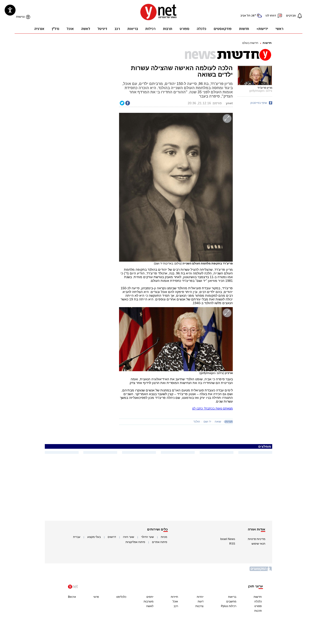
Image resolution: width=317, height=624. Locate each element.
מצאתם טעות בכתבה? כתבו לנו (212, 408)
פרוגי (96, 596)
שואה (218, 421)
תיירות (174, 596)
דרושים (112, 537)
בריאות (232, 596)
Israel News (227, 539)
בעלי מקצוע (94, 537)
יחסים (149, 596)
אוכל (175, 601)
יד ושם (207, 421)
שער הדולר (147, 537)
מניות (164, 537)
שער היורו (128, 537)
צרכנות (199, 606)
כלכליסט (121, 596)
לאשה (149, 606)
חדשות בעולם (250, 43)
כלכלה (258, 601)
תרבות (258, 610)
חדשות (267, 43)
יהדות (200, 596)
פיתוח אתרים (159, 542)
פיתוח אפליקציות (135, 542)
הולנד (196, 421)
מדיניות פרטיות (256, 539)
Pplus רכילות (228, 606)
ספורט (258, 606)
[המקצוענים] (260, 570)
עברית (76, 537)
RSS (232, 543)
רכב (176, 606)
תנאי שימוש (258, 543)
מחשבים (231, 601)
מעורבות (148, 601)
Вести (72, 596)
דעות (201, 601)
